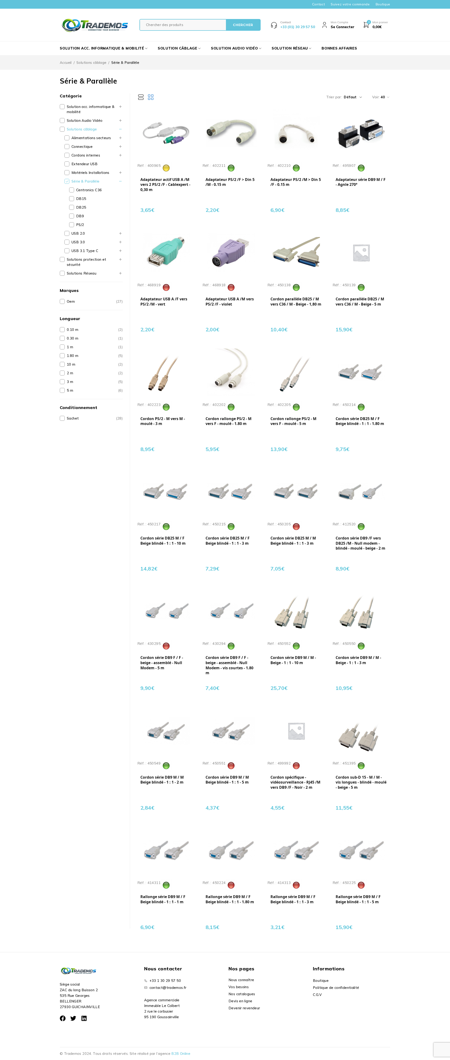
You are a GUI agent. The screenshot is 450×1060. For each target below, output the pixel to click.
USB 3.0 (78, 242)
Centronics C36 (89, 190)
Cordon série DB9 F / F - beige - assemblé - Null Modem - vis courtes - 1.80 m (229, 665)
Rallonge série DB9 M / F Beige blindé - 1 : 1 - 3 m (292, 899)
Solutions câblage (91, 62)
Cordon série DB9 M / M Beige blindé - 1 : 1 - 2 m (162, 780)
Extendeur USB (84, 164)
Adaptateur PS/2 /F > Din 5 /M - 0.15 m (230, 182)
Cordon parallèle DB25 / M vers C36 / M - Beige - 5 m (360, 302)
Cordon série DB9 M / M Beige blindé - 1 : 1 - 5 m (227, 780)
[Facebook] (63, 1018)
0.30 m (72, 338)
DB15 (81, 198)
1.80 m (72, 355)
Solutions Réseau (81, 273)
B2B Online (180, 1053)
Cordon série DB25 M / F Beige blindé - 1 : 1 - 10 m (163, 541)
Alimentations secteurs (91, 138)
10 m (71, 364)
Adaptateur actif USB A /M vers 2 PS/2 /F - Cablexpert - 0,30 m (165, 184)
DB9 (80, 216)
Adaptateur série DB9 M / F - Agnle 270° (361, 182)
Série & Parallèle (85, 181)
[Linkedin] (84, 1018)
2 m (70, 373)
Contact (318, 4)
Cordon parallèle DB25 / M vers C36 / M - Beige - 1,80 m (295, 302)
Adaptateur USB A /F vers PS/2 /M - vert (163, 302)
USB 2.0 (78, 233)
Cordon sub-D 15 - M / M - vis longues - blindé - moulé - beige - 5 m (361, 782)
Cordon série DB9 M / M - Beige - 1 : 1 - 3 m (358, 660)
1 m (70, 347)
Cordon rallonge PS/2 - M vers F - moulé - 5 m (293, 421)
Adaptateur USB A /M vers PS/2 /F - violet (230, 302)
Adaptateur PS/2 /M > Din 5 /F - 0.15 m (295, 182)
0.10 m (72, 329)
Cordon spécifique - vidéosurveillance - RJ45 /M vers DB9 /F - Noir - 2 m (295, 782)
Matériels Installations (90, 172)
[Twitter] (73, 1018)
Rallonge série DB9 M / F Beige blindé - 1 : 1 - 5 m (358, 899)
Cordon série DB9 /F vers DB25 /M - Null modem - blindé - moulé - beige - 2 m (360, 543)
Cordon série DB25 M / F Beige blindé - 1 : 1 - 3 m (228, 541)
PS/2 (80, 224)
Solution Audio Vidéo (85, 120)
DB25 (81, 207)
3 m (70, 381)
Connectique (82, 146)
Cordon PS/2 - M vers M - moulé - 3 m (162, 421)
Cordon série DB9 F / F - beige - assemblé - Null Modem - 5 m (161, 662)
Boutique (383, 4)
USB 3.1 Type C (84, 251)
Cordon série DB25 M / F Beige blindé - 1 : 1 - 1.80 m (360, 421)
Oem (71, 301)
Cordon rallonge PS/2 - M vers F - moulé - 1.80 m (228, 421)
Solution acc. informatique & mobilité (91, 109)
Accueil (66, 62)
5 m (70, 390)
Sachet (73, 418)
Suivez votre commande (350, 4)
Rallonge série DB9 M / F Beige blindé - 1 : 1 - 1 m (162, 899)
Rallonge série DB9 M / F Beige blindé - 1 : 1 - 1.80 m (230, 899)
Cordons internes (85, 155)
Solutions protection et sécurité (86, 262)
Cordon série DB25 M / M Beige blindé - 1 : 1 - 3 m (293, 541)
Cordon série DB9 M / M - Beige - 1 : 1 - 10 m (293, 660)
